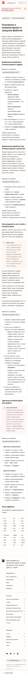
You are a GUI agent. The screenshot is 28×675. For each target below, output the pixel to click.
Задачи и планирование (18, 18)
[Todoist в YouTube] (7, 654)
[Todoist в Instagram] (14, 654)
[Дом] (3, 2)
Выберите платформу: (9, 69)
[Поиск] (15, 2)
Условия (8, 666)
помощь (10, 3)
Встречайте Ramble (7, 10)
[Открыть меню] (25, 2)
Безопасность (9, 664)
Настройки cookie (15, 666)
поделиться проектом (13, 254)
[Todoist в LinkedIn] (10, 654)
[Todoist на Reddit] (17, 654)
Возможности (6, 18)
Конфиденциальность (19, 664)
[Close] (25, 8)
